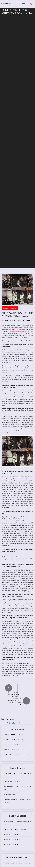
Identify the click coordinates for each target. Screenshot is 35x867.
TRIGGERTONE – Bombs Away (13, 781)
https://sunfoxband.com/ (18, 331)
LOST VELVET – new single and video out (16, 755)
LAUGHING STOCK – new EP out (13, 735)
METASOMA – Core (9, 794)
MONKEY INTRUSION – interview (13, 695)
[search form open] (31, 4)
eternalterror (8, 320)
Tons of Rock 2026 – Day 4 (12, 834)
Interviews (13, 308)
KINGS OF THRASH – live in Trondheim (15, 829)
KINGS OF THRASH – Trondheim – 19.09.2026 (17, 863)
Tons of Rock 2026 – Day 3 (12, 839)
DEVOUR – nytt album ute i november (15, 750)
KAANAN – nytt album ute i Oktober (15, 740)
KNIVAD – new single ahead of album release (17, 745)
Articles (5, 308)
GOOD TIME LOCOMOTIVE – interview (14, 702)
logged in (12, 723)
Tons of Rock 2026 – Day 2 (12, 844)
